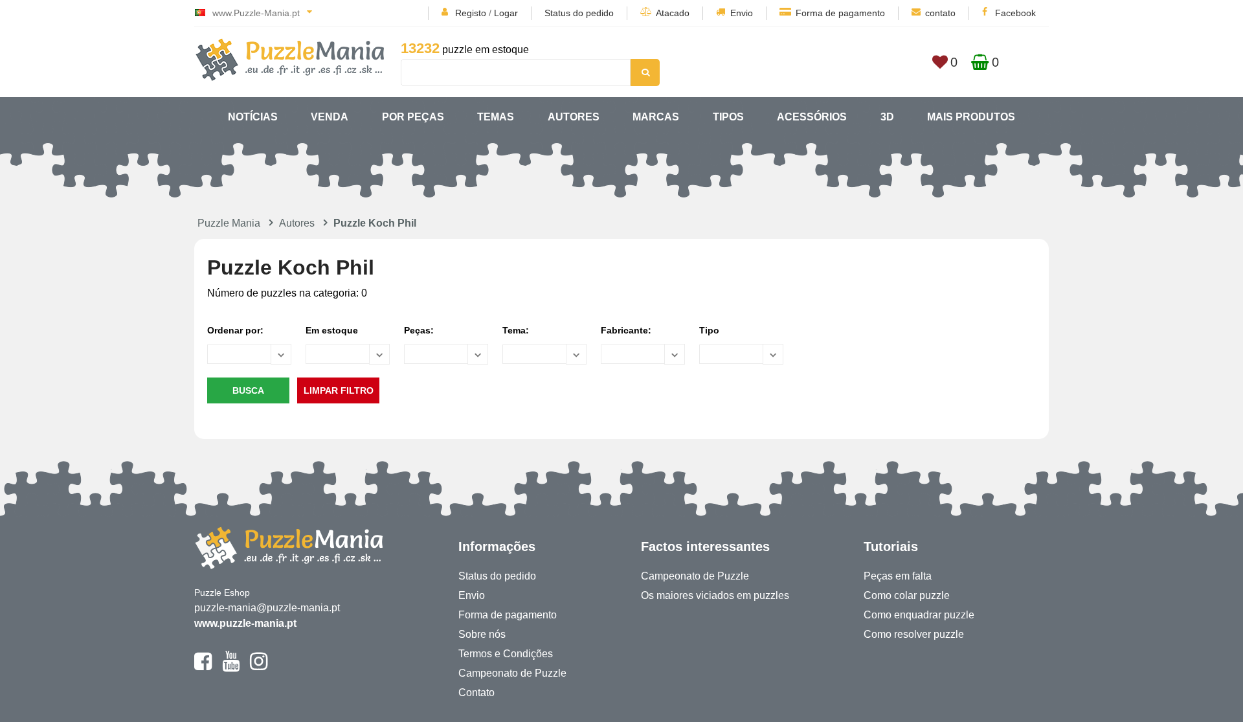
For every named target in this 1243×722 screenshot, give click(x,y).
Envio (741, 13)
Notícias (253, 116)
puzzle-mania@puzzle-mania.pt (267, 607)
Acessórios (812, 116)
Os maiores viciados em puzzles (715, 595)
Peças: (419, 330)
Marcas (656, 116)
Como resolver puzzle (914, 634)
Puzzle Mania (228, 223)
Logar (506, 13)
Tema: (515, 330)
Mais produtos (971, 116)
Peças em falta (898, 575)
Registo (470, 13)
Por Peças (413, 116)
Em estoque (332, 330)
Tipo (709, 330)
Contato (476, 692)
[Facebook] (203, 667)
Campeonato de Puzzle (512, 673)
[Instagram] (258, 667)
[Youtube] (231, 667)
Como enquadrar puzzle (919, 614)
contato (940, 13)
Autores (573, 116)
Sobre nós (482, 634)
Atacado (672, 13)
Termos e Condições (505, 653)
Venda (329, 116)
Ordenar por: (235, 330)
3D (887, 116)
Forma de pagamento (840, 13)
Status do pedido (579, 13)
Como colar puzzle (907, 595)
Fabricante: (626, 330)
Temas (495, 116)
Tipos (728, 116)
